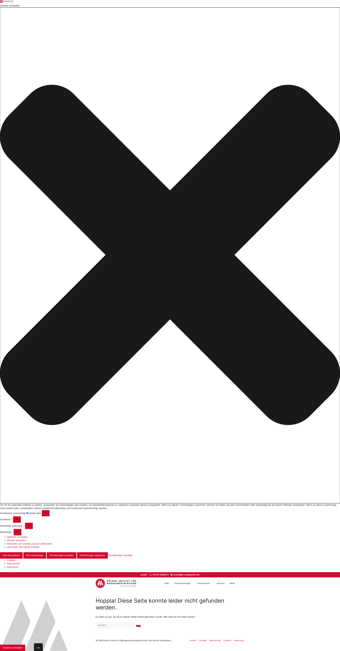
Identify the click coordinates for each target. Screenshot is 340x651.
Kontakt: (144, 575)
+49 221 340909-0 (160, 575)
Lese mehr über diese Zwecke (23, 547)
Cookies (11, 560)
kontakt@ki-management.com (186, 575)
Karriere (220, 583)
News (232, 583)
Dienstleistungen (182, 583)
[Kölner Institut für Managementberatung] (116, 583)
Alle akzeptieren (11, 555)
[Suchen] (138, 626)
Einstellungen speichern (92, 555)
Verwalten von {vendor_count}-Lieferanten (29, 543)
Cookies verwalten (12, 647)
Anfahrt (193, 640)
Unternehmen (203, 583)
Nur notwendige (34, 555)
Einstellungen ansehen (62, 555)
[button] (170, 255)
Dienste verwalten (16, 540)
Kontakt (202, 640)
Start (166, 583)
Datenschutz (13, 563)
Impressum (12, 567)
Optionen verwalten (17, 537)
